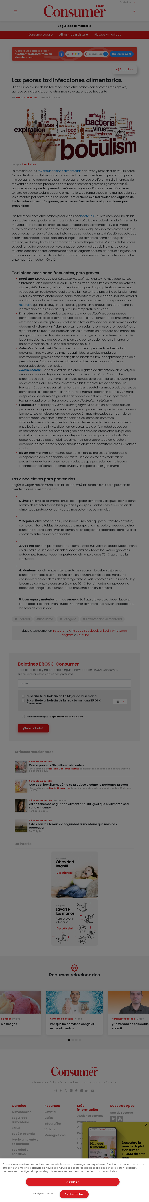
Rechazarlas (74, 1194)
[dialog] (74, 1180)
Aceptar (73, 1182)
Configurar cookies (43, 1193)
